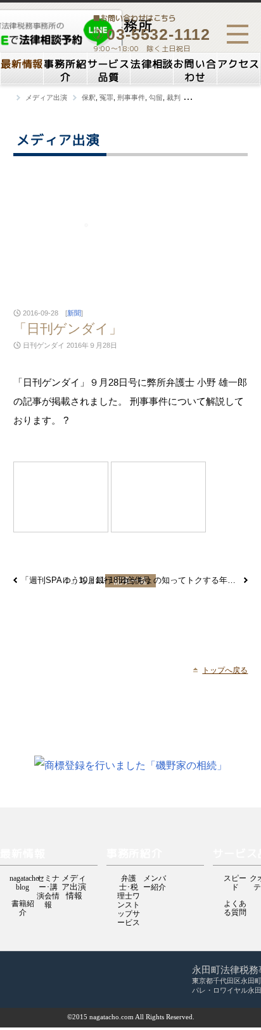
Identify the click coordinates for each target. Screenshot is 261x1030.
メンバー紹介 (154, 879)
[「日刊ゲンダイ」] (61, 497)
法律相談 (151, 64)
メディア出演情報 (73, 879)
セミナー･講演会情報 (48, 879)
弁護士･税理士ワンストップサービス (128, 879)
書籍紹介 (22, 904)
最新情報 (22, 64)
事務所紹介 (65, 70)
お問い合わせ (195, 70)
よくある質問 (235, 904)
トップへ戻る (225, 670)
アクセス (238, 64)
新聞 (74, 313)
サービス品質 (108, 70)
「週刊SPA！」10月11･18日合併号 (86, 580)
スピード (235, 879)
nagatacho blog (22, 879)
